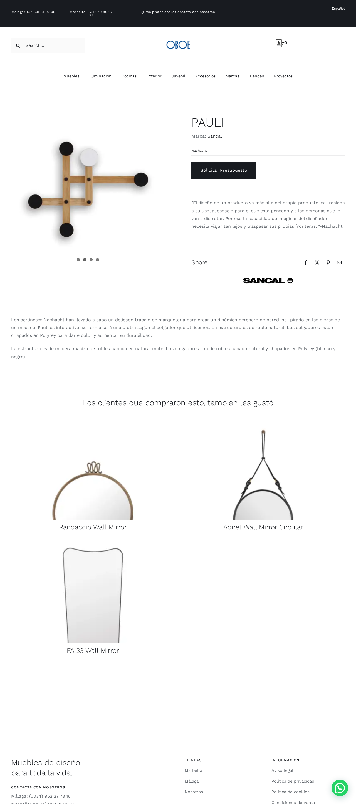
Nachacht (199, 151)
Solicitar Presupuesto (224, 170)
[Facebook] (306, 262)
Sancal (214, 136)
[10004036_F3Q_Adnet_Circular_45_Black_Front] (263, 419)
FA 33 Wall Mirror (93, 650)
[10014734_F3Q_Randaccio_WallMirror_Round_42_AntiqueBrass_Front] (93, 419)
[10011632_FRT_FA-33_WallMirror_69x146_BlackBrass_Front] (93, 542)
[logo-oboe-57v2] (178, 39)
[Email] (339, 262)
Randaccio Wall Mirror (93, 527)
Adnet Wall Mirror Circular (263, 527)
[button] (340, 788)
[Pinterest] (328, 262)
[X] (317, 262)
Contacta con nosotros (195, 12)
